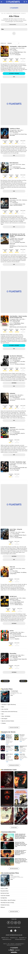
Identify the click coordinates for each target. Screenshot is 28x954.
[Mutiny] (5, 880)
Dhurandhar (13, 653)
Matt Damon (17, 361)
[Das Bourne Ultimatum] (5, 360)
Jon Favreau (15, 132)
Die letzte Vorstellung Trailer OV (21, 805)
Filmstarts (17, 58)
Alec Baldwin (17, 572)
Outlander (12, 393)
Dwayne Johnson (18, 204)
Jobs (8, 943)
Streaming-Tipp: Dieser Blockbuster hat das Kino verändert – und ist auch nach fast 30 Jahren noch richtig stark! (21, 844)
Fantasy (15, 633)
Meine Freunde (23, 58)
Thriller (14, 49)
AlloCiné (3, 937)
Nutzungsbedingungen (20, 943)
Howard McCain (16, 397)
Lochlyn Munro (13, 573)
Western (18, 320)
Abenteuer (12, 131)
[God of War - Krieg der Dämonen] (5, 534)
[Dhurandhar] (5, 658)
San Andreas (13, 198)
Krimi (11, 165)
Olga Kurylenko (16, 468)
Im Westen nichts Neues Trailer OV (7, 805)
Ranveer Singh (18, 659)
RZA (11, 169)
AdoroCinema (5, 939)
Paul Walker (17, 168)
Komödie (19, 633)
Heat (2, 713)
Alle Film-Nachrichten (14, 868)
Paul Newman (18, 323)
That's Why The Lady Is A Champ (7, 902)
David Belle (22, 168)
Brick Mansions (14, 162)
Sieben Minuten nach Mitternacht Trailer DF (7, 823)
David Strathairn (13, 362)
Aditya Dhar (15, 657)
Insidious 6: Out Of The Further (10, 747)
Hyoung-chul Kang (17, 634)
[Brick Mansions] (5, 167)
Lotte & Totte (22, 754)
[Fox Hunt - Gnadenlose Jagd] (5, 466)
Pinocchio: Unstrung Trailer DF (7, 787)
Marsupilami (22, 734)
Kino (4, 13)
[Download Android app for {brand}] (16, 930)
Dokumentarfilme (13, 24)
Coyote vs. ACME (4, 888)
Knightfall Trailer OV (21, 823)
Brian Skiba (15, 571)
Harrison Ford (18, 134)
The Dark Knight (14, 691)
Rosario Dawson (15, 53)
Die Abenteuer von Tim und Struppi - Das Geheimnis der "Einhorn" (17, 235)
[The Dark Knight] (5, 696)
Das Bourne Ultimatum (16, 356)
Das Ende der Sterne (5, 893)
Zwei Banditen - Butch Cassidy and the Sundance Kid (18, 317)
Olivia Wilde (12, 135)
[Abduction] (5, 432)
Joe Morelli (15, 536)
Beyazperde (21, 937)
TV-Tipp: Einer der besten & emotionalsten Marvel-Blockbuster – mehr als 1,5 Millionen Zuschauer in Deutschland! (20, 852)
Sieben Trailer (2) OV (21, 787)
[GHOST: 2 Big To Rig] (3, 756)
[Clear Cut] (5, 571)
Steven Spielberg (16, 240)
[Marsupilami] (16, 737)
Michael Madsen (18, 603)
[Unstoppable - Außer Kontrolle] (5, 51)
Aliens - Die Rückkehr (6, 716)
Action (11, 49)
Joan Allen (22, 361)
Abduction (12, 427)
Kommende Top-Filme (14, 911)
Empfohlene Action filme (16, 13)
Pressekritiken (5, 58)
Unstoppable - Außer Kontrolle (18, 46)
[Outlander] (5, 398)
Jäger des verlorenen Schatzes (8, 720)
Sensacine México (19, 939)
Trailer (11, 695)
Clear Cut (12, 566)
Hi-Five (12, 630)
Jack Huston (12, 400)
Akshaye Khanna (13, 660)
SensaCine (12, 937)
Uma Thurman (18, 602)
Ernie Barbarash (16, 431)
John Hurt (23, 399)
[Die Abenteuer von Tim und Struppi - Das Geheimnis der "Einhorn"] (5, 238)
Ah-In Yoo (22, 636)
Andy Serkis (22, 242)
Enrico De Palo (16, 533)
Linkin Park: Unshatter (5, 895)
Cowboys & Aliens (15, 128)
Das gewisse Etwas (4, 890)
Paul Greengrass (16, 360)
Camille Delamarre (17, 167)
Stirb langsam (4, 718)
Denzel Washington (19, 52)
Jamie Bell (17, 242)
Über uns (5, 943)
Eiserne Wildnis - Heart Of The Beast (8, 900)
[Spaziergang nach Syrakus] (16, 748)
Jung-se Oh (17, 636)
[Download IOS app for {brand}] (12, 930)
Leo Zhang (15, 466)
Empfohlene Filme (9, 13)
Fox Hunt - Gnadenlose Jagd (18, 462)
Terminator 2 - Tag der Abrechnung (9, 704)
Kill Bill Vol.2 (13, 596)
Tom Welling (23, 572)
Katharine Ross (17, 324)
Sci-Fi (19, 131)
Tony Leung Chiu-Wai (19, 467)
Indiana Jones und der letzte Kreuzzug (9, 711)
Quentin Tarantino (17, 600)
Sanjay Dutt (24, 659)
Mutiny (11, 875)
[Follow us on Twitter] (12, 922)
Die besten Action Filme (14, 727)
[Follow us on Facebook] (8, 922)
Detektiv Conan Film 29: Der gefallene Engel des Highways (9, 736)
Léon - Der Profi (5, 709)
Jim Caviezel (17, 399)
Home (2, 13)
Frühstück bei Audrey (5, 904)
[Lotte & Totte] (16, 756)
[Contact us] (19, 922)
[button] (26, 24)
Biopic (14, 320)
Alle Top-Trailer (14, 827)
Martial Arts (12, 599)
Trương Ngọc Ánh (14, 434)
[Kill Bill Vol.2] (5, 601)
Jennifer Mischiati (18, 535)
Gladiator (4, 723)
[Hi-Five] (5, 635)
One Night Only (4, 897)
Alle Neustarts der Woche (14, 765)
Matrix (3, 706)
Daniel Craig (24, 134)
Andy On (23, 433)
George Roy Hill (16, 321)
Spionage (15, 358)
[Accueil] (13, 2)
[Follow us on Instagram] (15, 922)
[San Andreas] (5, 203)
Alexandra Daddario (17, 205)
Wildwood (3, 907)
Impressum (12, 943)
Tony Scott (15, 50)
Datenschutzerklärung (11, 945)
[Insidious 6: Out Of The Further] (3, 748)
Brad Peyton (15, 202)
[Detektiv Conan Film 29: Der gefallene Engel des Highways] (3, 737)
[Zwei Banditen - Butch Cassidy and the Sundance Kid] (5, 321)
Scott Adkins (17, 433)
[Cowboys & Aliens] (5, 133)
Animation (20, 239)
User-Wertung (11, 58)
